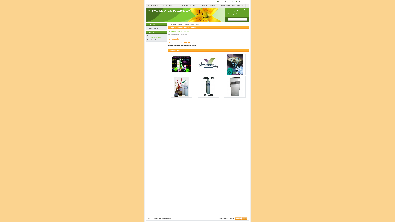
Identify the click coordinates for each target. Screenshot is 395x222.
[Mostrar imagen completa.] (181, 64)
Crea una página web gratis (226, 218)
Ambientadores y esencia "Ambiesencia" (179, 24)
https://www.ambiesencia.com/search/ (177, 34)
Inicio (220, 2)
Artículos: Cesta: (233, 12)
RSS (239, 2)
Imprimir (246, 2)
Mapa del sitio (229, 2)
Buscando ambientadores (178, 31)
